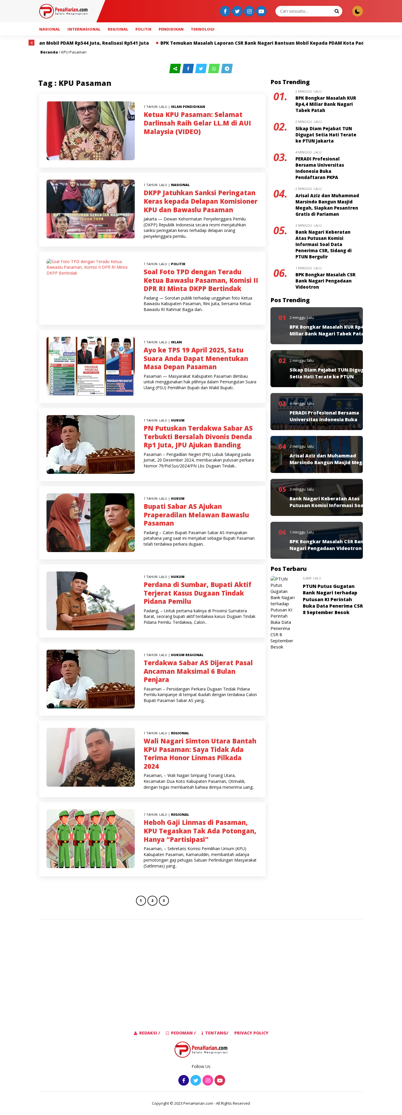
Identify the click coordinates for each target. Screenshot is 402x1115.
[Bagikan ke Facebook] (188, 68)
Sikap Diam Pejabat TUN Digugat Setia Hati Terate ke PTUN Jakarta (325, 135)
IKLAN (176, 106)
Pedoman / (183, 1033)
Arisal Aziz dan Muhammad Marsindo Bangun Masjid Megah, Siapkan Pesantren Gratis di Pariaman (327, 205)
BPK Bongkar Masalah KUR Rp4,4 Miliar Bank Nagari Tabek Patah (325, 104)
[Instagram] (248, 11)
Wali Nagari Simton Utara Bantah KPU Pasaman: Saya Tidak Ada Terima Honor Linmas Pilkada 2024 (200, 753)
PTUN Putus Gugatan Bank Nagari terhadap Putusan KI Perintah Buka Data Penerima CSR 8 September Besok (333, 599)
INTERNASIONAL (84, 29)
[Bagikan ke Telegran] (227, 68)
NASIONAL (49, 29)
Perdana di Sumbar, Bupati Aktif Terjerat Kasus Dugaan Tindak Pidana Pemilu (197, 593)
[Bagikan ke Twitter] (201, 68)
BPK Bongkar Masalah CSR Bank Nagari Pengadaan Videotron (325, 281)
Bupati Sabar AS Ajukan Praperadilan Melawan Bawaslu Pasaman (196, 514)
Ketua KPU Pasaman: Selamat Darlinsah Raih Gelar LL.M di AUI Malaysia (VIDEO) (197, 123)
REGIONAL (118, 29)
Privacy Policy (251, 1033)
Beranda (49, 52)
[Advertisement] (201, 965)
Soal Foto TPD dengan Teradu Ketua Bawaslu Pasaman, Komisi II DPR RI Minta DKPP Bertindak (201, 280)
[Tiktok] (261, 11)
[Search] (336, 11)
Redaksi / (149, 1033)
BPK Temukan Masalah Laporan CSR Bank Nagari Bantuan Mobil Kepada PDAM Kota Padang (210, 43)
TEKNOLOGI (203, 29)
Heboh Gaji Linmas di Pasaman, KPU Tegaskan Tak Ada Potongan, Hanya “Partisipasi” (200, 830)
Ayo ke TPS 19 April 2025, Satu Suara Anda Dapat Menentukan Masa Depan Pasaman (196, 358)
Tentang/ (216, 1033)
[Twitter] (236, 11)
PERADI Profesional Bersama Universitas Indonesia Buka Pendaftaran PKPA (319, 168)
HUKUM (178, 420)
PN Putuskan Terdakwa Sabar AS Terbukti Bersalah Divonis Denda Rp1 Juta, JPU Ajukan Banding (198, 436)
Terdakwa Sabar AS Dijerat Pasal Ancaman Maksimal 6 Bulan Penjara (198, 671)
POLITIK (143, 29)
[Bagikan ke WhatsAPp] (214, 68)
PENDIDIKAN (171, 29)
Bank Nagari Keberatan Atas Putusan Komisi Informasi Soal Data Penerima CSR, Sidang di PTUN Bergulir (323, 244)
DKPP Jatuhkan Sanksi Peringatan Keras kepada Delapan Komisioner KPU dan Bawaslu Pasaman (201, 201)
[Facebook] (224, 11)
